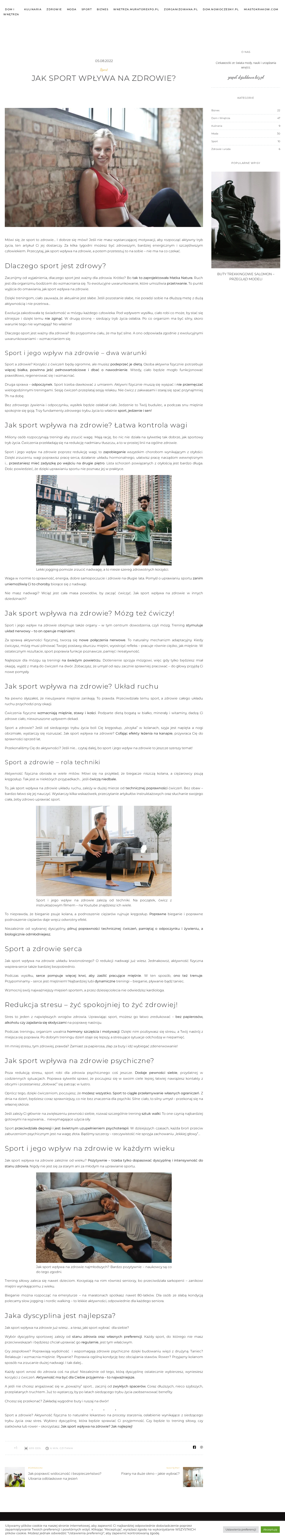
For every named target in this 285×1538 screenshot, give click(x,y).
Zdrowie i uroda (221, 149)
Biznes (102, 9)
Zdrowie (54, 9)
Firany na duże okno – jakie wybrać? (150, 1474)
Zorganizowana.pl (181, 9)
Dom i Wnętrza (220, 118)
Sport (87, 9)
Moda (72, 9)
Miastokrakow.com (261, 9)
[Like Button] (8, 1448)
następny (173, 1468)
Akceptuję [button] (270, 1529)
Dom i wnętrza (11, 12)
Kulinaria (33, 9)
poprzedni (35, 1468)
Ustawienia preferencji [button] (241, 1529)
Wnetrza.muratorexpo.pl (136, 9)
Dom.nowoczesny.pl (221, 9)
